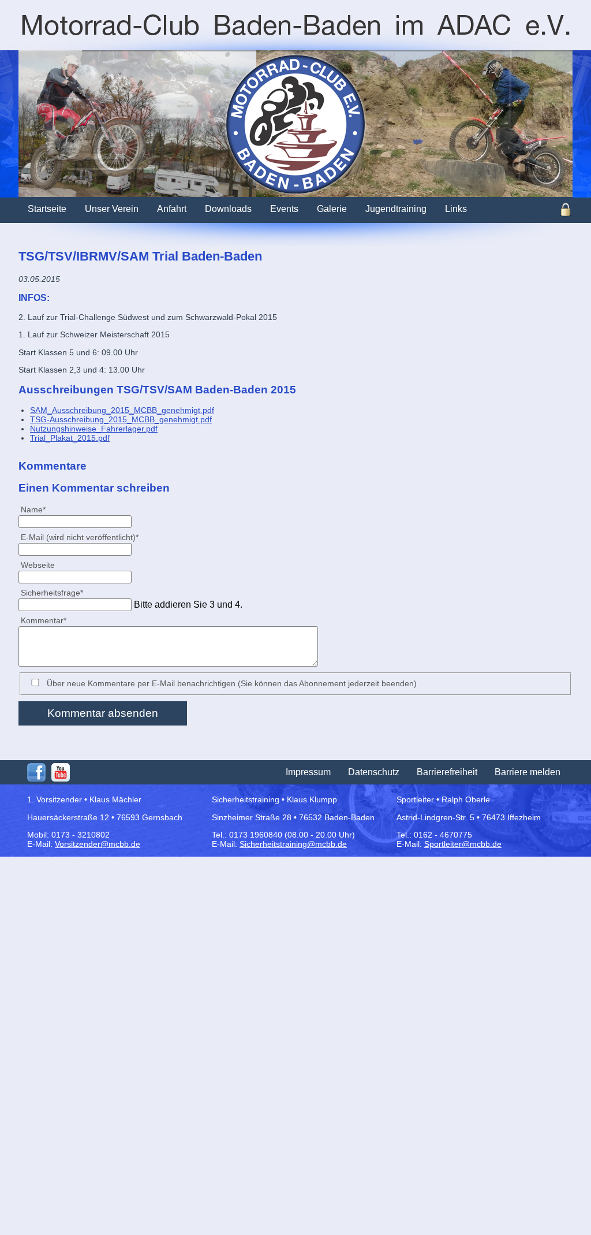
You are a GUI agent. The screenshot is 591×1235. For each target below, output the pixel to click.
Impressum (308, 772)
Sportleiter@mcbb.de (463, 844)
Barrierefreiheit (447, 772)
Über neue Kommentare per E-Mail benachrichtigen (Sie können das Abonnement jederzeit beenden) (232, 683)
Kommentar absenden (102, 713)
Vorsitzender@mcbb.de (97, 844)
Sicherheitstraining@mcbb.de (293, 844)
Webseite (38, 565)
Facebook (36, 772)
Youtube (60, 772)
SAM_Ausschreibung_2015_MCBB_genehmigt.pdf (122, 410)
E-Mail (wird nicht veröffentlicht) (79, 537)
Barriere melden (527, 772)
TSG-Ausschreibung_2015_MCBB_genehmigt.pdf (121, 419)
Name (37, 509)
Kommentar (43, 620)
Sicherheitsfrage (51, 592)
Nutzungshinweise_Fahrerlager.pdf (94, 428)
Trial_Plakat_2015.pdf (70, 437)
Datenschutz (373, 772)
